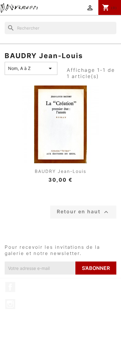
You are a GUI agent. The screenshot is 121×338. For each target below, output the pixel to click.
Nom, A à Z (31, 68)
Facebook (10, 287)
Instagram (10, 304)
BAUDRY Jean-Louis (60, 171)
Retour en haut (83, 212)
